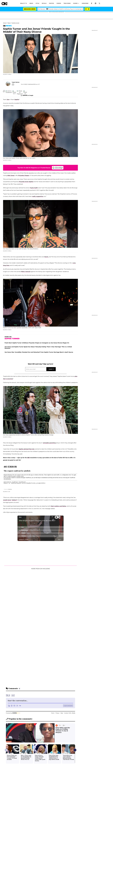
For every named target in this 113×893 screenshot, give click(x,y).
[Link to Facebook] (92, 3)
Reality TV (23, 3)
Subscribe (85, 3)
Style (37, 3)
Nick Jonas (11, 175)
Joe (8, 99)
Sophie (17, 99)
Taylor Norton (15, 82)
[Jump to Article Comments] (4, 91)
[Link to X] (99, 3)
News (9, 23)
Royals (44, 3)
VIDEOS (58, 3)
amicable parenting (49, 443)
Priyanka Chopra (23, 175)
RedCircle (10, 489)
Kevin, (47, 257)
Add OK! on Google (27, 95)
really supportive (37, 196)
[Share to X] (14, 91)
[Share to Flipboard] (20, 91)
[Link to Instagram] (95, 3)
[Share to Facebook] (9, 91)
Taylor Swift (34, 188)
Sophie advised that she (26, 449)
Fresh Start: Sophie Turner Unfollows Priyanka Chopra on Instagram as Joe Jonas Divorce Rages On (37, 343)
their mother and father (58, 506)
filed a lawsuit (25, 271)
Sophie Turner (15, 23)
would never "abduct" (10, 500)
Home (4, 23)
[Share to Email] (25, 91)
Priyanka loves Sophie (26, 181)
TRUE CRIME (67, 3)
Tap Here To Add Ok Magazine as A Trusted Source (34, 167)
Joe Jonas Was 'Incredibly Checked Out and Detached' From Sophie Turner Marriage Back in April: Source (39, 352)
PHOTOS (51, 3)
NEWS (31, 3)
